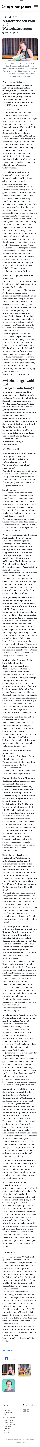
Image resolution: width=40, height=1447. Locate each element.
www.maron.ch (9, 1350)
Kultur (17, 33)
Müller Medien (8, 1420)
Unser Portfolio (9, 1418)
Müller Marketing (9, 1422)
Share (6, 1359)
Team (5, 1414)
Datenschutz (8, 1412)
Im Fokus (6, 1431)
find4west (7, 1433)
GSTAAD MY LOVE (9, 1424)
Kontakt (6, 1406)
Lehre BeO (7, 1428)
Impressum (7, 1410)
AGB (5, 1408)
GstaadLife (7, 1426)
